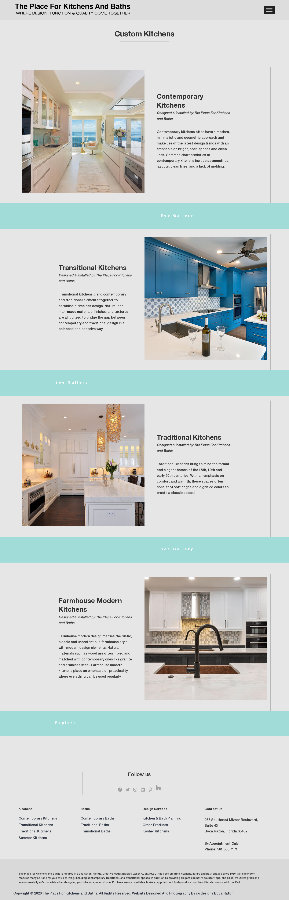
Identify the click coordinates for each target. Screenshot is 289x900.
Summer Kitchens (33, 838)
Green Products (155, 825)
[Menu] (269, 10)
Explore (66, 723)
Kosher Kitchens (156, 831)
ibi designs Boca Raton (214, 894)
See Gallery (177, 216)
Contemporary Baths (98, 819)
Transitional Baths (96, 831)
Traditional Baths (95, 825)
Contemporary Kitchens (38, 819)
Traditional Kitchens (35, 831)
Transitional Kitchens (36, 825)
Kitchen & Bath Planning (162, 819)
